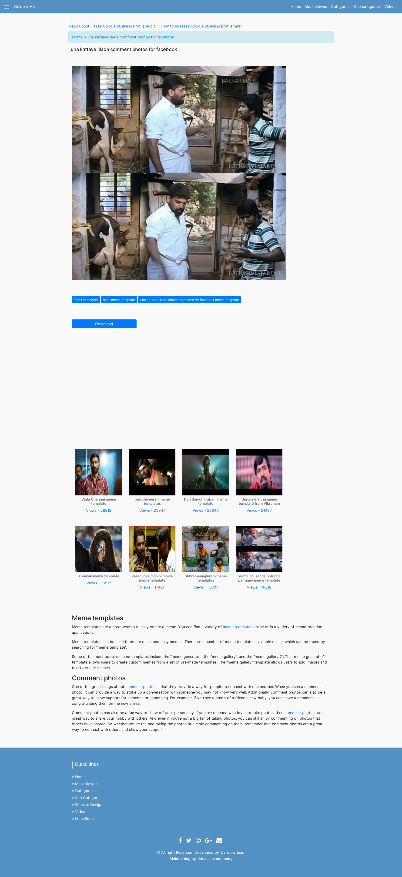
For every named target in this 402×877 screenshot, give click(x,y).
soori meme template (119, 300)
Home (297, 6)
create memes (97, 667)
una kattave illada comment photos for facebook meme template (189, 300)
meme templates (237, 626)
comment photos (140, 686)
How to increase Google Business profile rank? (202, 26)
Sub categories (367, 6)
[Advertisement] (201, 366)
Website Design (88, 804)
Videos (390, 6)
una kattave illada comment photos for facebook (130, 37)
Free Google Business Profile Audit (124, 26)
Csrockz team (233, 852)
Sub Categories (88, 797)
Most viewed (316, 6)
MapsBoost (85, 818)
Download (104, 324)
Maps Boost (78, 26)
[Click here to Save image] (179, 172)
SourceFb (24, 6)
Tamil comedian (86, 300)
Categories (340, 6)
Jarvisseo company (215, 858)
